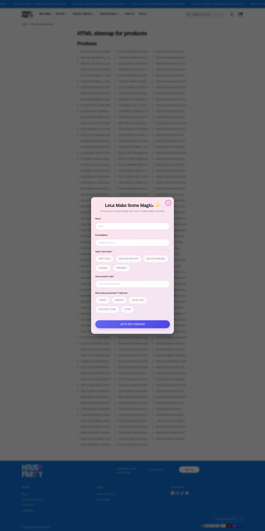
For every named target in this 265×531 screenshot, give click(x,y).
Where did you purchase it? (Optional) (111, 293)
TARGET (103, 300)
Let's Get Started (132, 324)
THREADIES (121, 268)
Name (98, 219)
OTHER (127, 309)
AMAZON (119, 300)
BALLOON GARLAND (156, 259)
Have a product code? (104, 276)
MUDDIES (103, 268)
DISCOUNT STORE (107, 309)
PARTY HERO (104, 259)
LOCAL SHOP (138, 300)
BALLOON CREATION (128, 259)
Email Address (101, 235)
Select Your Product (104, 252)
